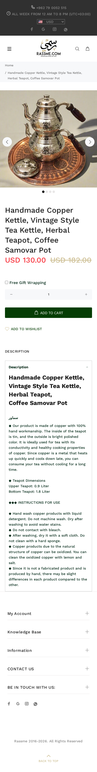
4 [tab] (53, 192)
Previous (7, 142)
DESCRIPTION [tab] (17, 351)
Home (9, 65)
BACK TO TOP (48, 761)
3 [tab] (50, 192)
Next (90, 142)
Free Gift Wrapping (27, 282)
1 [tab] (43, 192)
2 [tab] (47, 192)
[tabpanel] (48, 139)
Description (18, 367)
